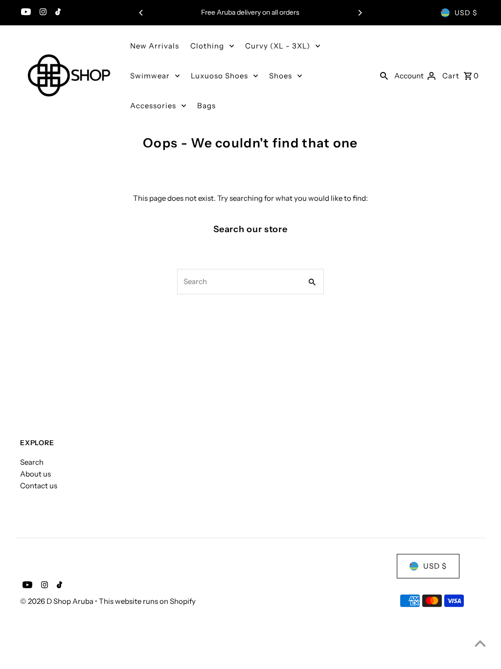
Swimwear (150, 75)
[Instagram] (41, 13)
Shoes (280, 75)
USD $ (466, 12)
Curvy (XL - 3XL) (277, 45)
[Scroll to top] (480, 643)
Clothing (207, 45)
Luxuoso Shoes (219, 75)
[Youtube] (25, 13)
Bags (206, 105)
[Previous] (141, 12)
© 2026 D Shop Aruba (57, 601)
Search (32, 462)
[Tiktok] (57, 13)
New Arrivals (154, 45)
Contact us (38, 485)
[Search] (384, 75)
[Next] (359, 12)
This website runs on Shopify (147, 601)
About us (35, 473)
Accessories (153, 105)
